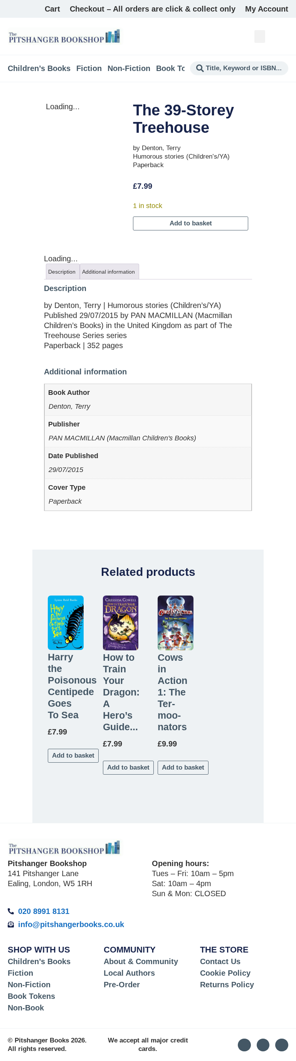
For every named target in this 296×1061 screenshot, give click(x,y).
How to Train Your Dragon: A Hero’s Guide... (121, 692)
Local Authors (129, 973)
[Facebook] (281, 1045)
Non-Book (26, 1007)
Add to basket (191, 223)
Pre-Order (122, 984)
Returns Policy (227, 984)
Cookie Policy (225, 973)
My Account (266, 9)
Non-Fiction (129, 68)
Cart (52, 9)
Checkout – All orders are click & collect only (152, 9)
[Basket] (283, 36)
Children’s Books (39, 68)
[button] (259, 36)
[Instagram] (244, 1045)
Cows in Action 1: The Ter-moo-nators (172, 692)
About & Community (141, 961)
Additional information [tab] (108, 272)
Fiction (89, 68)
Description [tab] (62, 272)
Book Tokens (180, 68)
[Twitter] (263, 1045)
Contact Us (220, 961)
